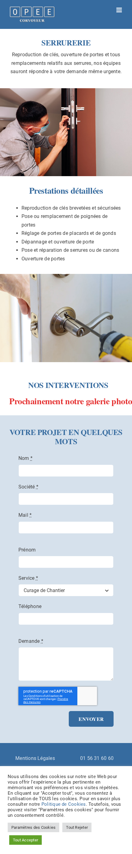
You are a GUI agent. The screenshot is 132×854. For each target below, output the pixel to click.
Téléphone (29, 606)
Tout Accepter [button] (25, 840)
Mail (25, 515)
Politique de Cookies (63, 804)
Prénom (27, 550)
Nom (25, 458)
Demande (30, 641)
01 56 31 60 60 (97, 758)
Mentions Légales (35, 758)
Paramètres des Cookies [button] (33, 827)
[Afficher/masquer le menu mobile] (119, 10)
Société (28, 487)
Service (28, 578)
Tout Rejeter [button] (77, 827)
